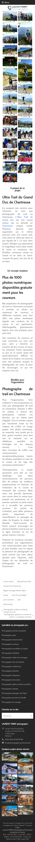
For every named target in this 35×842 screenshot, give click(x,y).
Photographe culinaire (10, 688)
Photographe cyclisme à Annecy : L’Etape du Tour (15, 610)
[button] (5, 2)
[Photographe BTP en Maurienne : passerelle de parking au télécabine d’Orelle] (25, 810)
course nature (8, 581)
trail (18, 599)
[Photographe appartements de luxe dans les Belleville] (9, 810)
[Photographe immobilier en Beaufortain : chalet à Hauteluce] (25, 768)
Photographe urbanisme (11, 675)
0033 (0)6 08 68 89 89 (14, 739)
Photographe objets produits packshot (16, 684)
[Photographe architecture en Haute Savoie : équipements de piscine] (25, 757)
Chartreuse (7, 225)
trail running (7, 604)
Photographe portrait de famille (14, 697)
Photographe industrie (10, 671)
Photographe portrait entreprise (14, 630)
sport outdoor (8, 599)
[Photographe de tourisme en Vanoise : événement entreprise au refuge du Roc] (9, 756)
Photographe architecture (11, 666)
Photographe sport (9, 635)
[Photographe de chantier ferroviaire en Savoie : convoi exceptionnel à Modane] (9, 778)
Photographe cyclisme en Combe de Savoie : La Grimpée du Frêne (17, 615)
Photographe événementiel (12, 639)
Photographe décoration (11, 679)
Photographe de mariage (11, 702)
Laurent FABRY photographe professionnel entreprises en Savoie (17, 831)
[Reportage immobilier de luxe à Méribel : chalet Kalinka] (25, 799)
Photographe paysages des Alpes (14, 693)
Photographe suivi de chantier (13, 662)
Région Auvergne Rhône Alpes (14, 590)
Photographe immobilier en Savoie (15, 648)
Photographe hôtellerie (10, 653)
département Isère (24, 581)
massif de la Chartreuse (12, 586)
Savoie (5, 595)
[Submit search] (31, 716)
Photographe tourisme (10, 644)
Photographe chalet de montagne (14, 657)
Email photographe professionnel (17, 742)
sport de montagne (19, 595)
